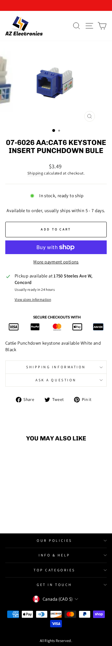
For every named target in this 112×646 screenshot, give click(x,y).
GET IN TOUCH (54, 584)
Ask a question (55, 380)
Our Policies (54, 540)
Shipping (35, 173)
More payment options (55, 262)
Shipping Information (56, 367)
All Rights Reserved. (56, 640)
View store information (33, 299)
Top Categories (54, 570)
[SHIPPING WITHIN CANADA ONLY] (56, 5)
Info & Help (54, 555)
